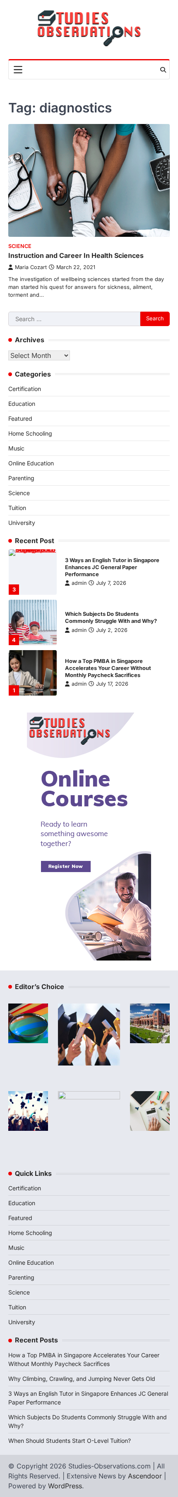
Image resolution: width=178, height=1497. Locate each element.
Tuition (17, 507)
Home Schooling (30, 433)
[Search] (163, 70)
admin (79, 583)
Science (19, 246)
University (21, 522)
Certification (24, 388)
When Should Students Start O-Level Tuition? (69, 1440)
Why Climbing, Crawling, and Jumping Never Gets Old (81, 1378)
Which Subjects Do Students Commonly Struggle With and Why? (111, 617)
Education (21, 403)
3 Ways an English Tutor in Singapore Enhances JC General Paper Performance (112, 567)
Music (16, 448)
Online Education (31, 463)
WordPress (65, 1486)
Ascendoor (145, 1476)
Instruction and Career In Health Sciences (76, 255)
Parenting (21, 478)
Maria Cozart (31, 267)
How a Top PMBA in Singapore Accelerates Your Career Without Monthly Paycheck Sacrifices (108, 668)
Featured (20, 418)
